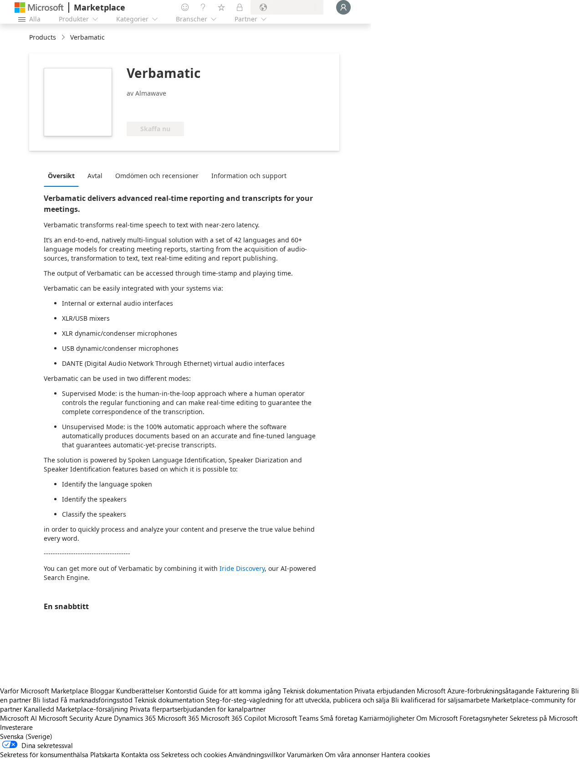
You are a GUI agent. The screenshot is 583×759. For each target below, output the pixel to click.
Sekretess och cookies (193, 754)
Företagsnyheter (484, 718)
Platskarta (104, 754)
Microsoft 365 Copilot (233, 718)
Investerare (16, 727)
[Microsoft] (39, 7)
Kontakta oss (140, 754)
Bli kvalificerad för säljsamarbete (440, 699)
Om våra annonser (352, 754)
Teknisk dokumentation (318, 690)
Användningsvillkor (256, 754)
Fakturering (552, 690)
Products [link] (42, 37)
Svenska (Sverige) (26, 736)
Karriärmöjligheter (386, 718)
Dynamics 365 (135, 718)
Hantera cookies (405, 754)
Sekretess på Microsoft (544, 718)
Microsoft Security (66, 718)
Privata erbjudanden (384, 690)
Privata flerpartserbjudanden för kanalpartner (198, 708)
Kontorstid (181, 690)
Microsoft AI (18, 718)
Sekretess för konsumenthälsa (44, 754)
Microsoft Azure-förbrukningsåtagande (476, 690)
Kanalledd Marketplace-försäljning (76, 708)
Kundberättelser (140, 690)
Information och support (248, 175)
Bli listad (46, 699)
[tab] (63, 175)
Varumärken (305, 754)
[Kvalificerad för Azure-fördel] (163, 108)
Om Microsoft (437, 718)
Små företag (339, 718)
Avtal (94, 175)
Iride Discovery (242, 568)
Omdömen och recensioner (157, 175)
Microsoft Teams (293, 718)
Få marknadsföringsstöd (97, 699)
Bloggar (102, 690)
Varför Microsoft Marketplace (44, 690)
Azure (103, 718)
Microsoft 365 (178, 718)
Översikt (61, 175)
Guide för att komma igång (240, 690)
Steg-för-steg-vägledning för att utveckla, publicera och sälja (297, 699)
